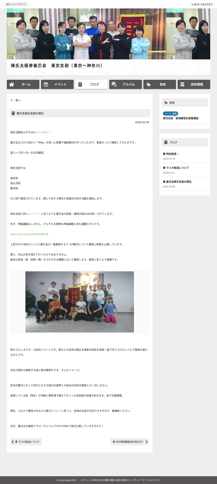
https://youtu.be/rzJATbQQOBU (28, 234)
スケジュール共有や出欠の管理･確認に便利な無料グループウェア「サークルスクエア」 (121, 480)
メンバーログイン (17, 4)
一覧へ (17, 100)
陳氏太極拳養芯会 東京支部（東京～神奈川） (58, 65)
